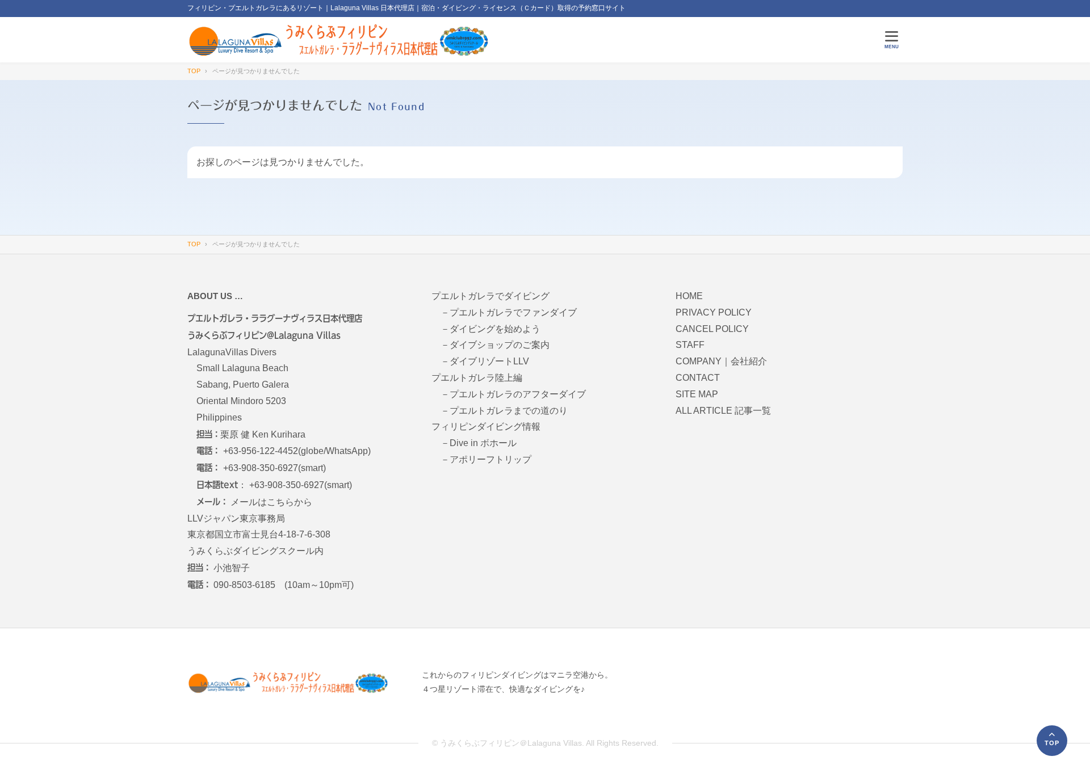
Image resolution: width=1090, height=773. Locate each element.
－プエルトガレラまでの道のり (504, 410)
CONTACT (698, 378)
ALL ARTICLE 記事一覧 (723, 410)
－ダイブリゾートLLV (485, 361)
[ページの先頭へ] (1052, 740)
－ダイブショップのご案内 (495, 345)
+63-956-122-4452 (260, 451)
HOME (689, 296)
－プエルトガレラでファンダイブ (509, 312)
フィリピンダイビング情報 (485, 426)
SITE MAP (697, 394)
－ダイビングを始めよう (490, 329)
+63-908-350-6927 (260, 468)
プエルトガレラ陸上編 (476, 378)
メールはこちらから (271, 502)
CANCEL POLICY (712, 329)
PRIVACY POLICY (714, 312)
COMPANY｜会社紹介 (721, 361)
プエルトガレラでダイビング (490, 296)
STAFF (690, 345)
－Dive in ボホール (479, 443)
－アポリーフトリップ (486, 459)
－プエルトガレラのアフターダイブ (513, 394)
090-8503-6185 (244, 585)
